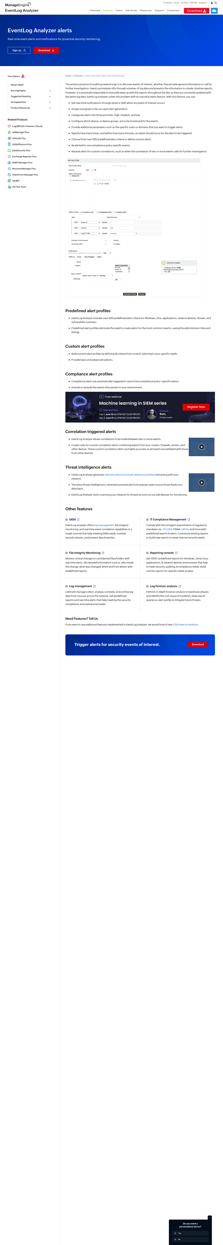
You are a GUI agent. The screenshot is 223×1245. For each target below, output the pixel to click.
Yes (179, 1233)
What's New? (17, 85)
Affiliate (194, 3)
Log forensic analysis (164, 586)
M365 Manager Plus (22, 162)
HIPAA (185, 529)
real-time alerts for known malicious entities (129, 474)
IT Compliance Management (168, 519)
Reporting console (162, 552)
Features (108, 10)
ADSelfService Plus (22, 144)
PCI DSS (167, 529)
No (179, 1239)
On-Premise (28, 126)
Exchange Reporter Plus (24, 156)
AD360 (15, 181)
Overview (95, 10)
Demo (119, 10)
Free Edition (14, 76)
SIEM (72, 519)
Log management (81, 586)
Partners (185, 3)
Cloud (38, 126)
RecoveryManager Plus (24, 168)
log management (104, 525)
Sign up (16, 50)
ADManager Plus (20, 132)
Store (176, 3)
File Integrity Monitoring (85, 552)
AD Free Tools (19, 187)
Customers (173, 10)
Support (159, 10)
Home (68, 76)
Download (195, 10)
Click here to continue (185, 624)
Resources (146, 10)
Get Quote (131, 10)
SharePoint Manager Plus (25, 175)
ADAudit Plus (19, 138)
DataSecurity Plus (21, 150)
